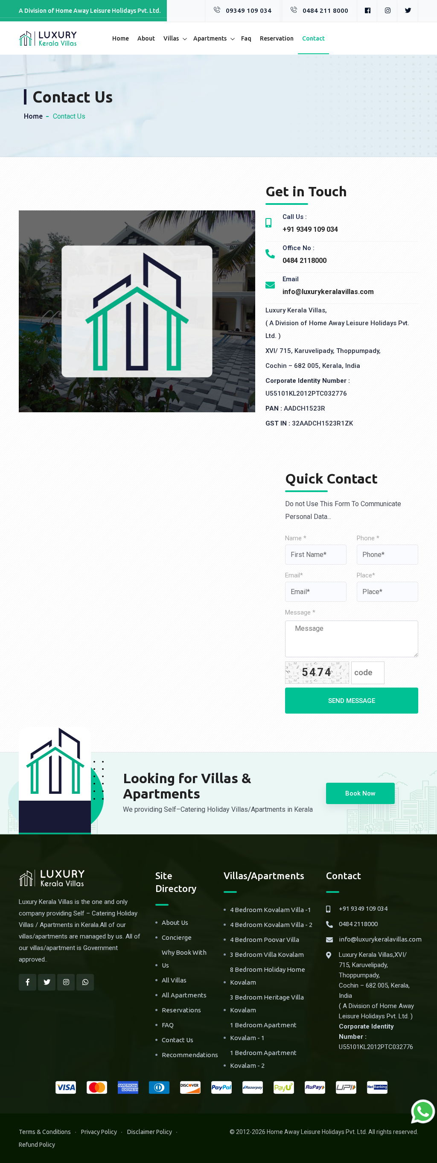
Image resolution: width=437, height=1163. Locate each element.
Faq (246, 38)
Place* (366, 575)
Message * (300, 612)
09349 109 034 (248, 10)
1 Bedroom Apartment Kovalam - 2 (263, 1059)
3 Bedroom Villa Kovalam (267, 954)
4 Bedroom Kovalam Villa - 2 (271, 924)
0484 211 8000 (325, 10)
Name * (295, 538)
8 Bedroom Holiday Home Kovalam (267, 976)
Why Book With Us (184, 959)
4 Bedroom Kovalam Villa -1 (270, 909)
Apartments (210, 38)
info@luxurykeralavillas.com (380, 939)
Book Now (360, 793)
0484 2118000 (358, 923)
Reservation (277, 38)
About (146, 38)
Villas (171, 38)
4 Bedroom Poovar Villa (264, 939)
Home (120, 38)
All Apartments (184, 995)
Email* (294, 575)
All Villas (174, 980)
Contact (313, 38)
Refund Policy (37, 1144)
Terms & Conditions (45, 1131)
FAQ (168, 1025)
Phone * (368, 538)
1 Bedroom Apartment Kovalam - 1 (263, 1031)
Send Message (351, 701)
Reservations (181, 1010)
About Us (175, 922)
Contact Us (177, 1039)
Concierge (177, 937)
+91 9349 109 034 (363, 908)
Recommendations (190, 1054)
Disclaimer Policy (149, 1131)
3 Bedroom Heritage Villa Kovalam (267, 1004)
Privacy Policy (99, 1131)
